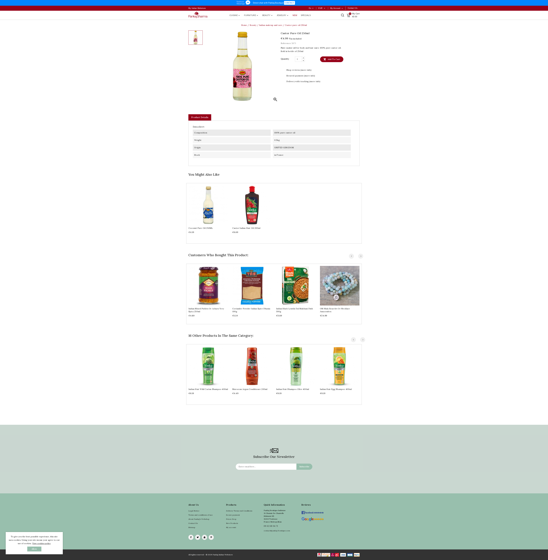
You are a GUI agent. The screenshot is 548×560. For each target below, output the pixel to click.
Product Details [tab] (199, 117)
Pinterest (211, 537)
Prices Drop (231, 519)
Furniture (251, 15)
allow (34, 549)
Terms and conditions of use (200, 515)
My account (231, 527)
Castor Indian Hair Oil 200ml (246, 228)
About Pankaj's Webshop (198, 519)
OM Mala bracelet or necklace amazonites (335, 310)
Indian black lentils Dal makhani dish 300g (294, 310)
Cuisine (234, 15)
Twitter (197, 537)
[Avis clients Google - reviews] (312, 519)
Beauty (267, 15)
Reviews (306, 504)
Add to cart (331, 59)
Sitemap (191, 527)
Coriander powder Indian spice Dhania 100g (251, 310)
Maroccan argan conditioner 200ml (249, 389)
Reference (286, 43)
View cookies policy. (41, 543)
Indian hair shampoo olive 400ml (292, 389)
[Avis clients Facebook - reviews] (312, 512)
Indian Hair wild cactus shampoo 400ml (208, 389)
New (295, 15)
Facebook (191, 537)
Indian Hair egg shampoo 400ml (336, 389)
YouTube (204, 537)
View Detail (211, 204)
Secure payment (233, 515)
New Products (232, 523)
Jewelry (283, 15)
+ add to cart (205, 204)
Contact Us (193, 523)
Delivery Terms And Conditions (239, 511)
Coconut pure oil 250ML (201, 228)
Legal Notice (194, 511)
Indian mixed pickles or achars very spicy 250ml (206, 310)
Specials (306, 15)
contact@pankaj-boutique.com (277, 531)
